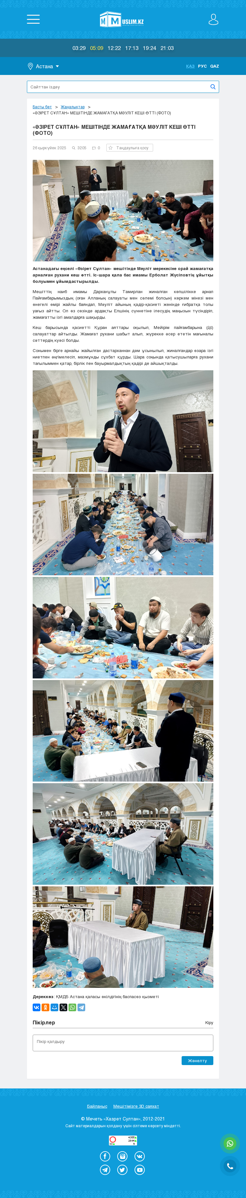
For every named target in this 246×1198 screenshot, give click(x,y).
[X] (63, 1007)
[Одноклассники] (45, 1007)
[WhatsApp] (72, 1007)
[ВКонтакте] (36, 1007)
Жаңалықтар (73, 106)
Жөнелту (197, 1060)
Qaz (214, 66)
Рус (202, 66)
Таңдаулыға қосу (132, 147)
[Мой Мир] (54, 1007)
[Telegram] (81, 1007)
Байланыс (97, 1106)
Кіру (209, 1022)
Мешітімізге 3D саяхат (136, 1106)
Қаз (190, 66)
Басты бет (42, 106)
